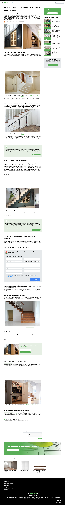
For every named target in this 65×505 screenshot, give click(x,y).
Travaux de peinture (23, 2)
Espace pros (6, 489)
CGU (4, 482)
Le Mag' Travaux (58, 502)
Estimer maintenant (25, 352)
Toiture (29, 2)
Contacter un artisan (52, 65)
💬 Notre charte (15, 3)
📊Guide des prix (15, 2)
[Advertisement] (23, 64)
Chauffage (49, 2)
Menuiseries (43, 2)
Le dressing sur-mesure (8, 412)
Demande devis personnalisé (8, 488)
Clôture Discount (6, 491)
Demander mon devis (30, 326)
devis (16, 413)
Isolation (33, 2)
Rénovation (38, 2)
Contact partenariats (7, 487)
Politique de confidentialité (8, 483)
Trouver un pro (12, 450)
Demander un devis (36, 154)
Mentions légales (6, 481)
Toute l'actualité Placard (55, 459)
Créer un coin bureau (8, 363)
